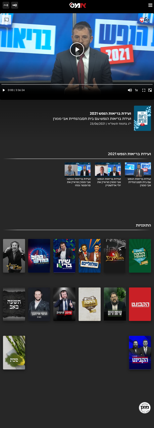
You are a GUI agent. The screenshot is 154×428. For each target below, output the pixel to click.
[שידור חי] (14, 5)
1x (136, 90)
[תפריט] (150, 5)
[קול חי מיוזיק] (6, 5)
